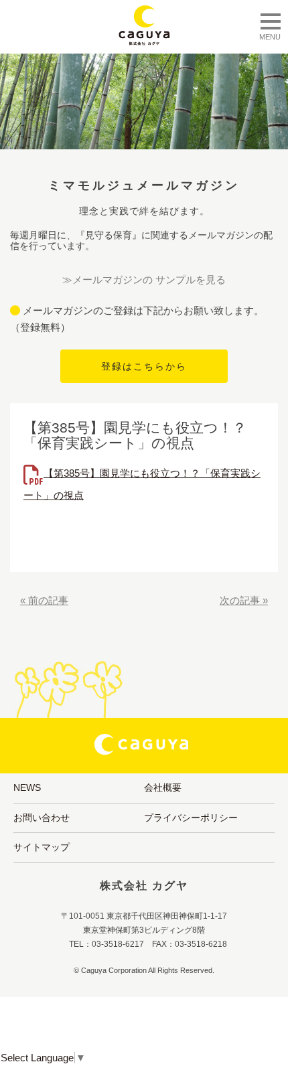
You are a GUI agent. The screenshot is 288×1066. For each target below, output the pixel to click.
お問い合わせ (41, 817)
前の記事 (48, 600)
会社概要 (163, 787)
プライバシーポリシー (191, 817)
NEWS (27, 787)
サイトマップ (41, 847)
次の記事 (240, 600)
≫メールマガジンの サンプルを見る (144, 279)
